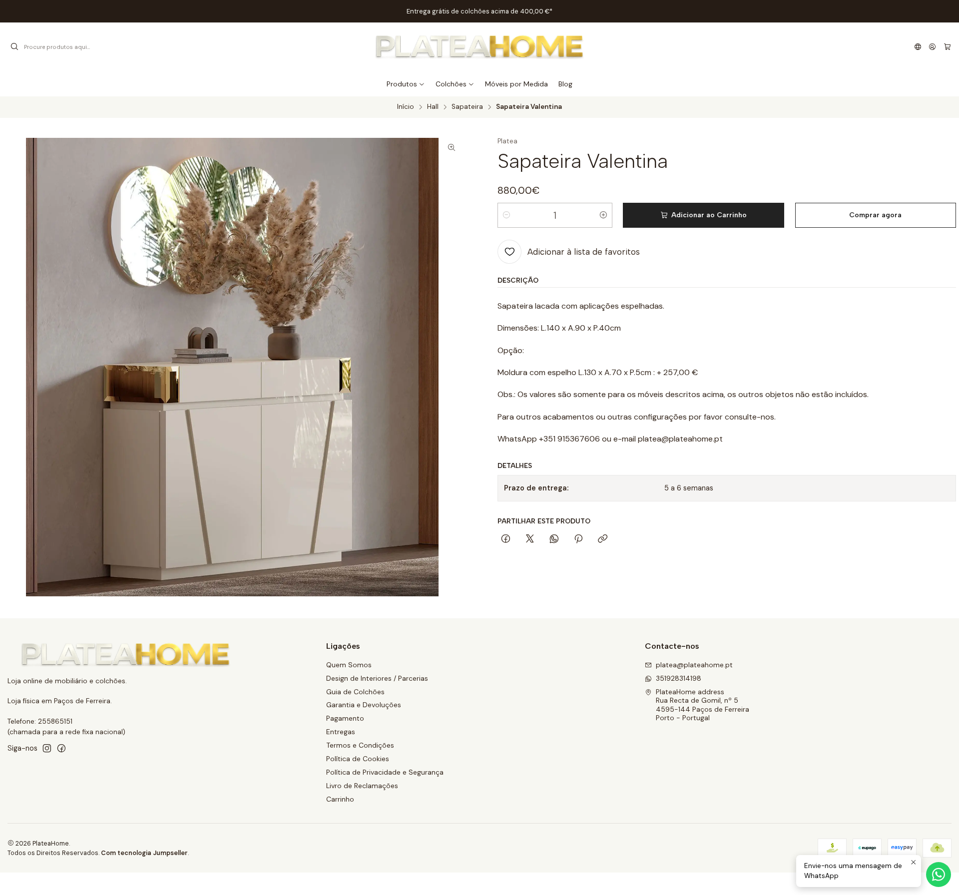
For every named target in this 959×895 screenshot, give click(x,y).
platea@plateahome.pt (694, 664)
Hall (433, 106)
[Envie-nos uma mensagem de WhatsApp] (938, 874)
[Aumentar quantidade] (603, 215)
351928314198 (678, 678)
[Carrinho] (947, 47)
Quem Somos (349, 664)
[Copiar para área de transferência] (602, 539)
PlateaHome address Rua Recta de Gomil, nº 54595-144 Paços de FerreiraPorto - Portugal (702, 705)
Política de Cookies (357, 758)
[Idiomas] (918, 47)
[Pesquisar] (14, 47)
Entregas (340, 731)
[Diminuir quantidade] (506, 215)
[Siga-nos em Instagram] (47, 748)
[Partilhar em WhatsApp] (554, 539)
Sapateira (467, 106)
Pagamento (345, 718)
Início (405, 106)
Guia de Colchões (355, 691)
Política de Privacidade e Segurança (385, 772)
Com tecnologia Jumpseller (144, 853)
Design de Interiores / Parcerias (377, 678)
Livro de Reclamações (362, 785)
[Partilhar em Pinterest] (578, 539)
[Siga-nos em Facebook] (61, 748)
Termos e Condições (360, 745)
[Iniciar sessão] (932, 47)
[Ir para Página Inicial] (480, 46)
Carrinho (340, 799)
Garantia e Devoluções (363, 704)
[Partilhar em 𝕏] (529, 539)
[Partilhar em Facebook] (505, 539)
